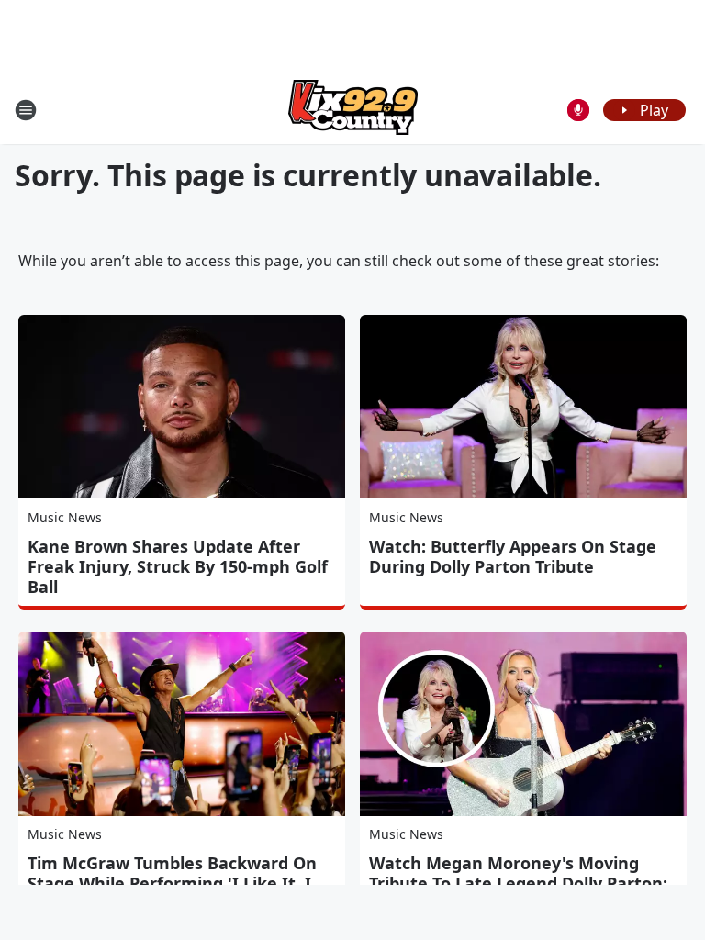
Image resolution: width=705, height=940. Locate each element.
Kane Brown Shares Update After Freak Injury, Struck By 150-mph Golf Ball (178, 566)
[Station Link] (353, 110)
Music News (65, 517)
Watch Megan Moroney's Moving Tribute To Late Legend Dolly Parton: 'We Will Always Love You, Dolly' (518, 883)
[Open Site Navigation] (26, 110)
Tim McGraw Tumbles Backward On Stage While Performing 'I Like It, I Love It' (172, 883)
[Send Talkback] (578, 110)
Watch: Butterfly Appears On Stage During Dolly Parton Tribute (512, 556)
